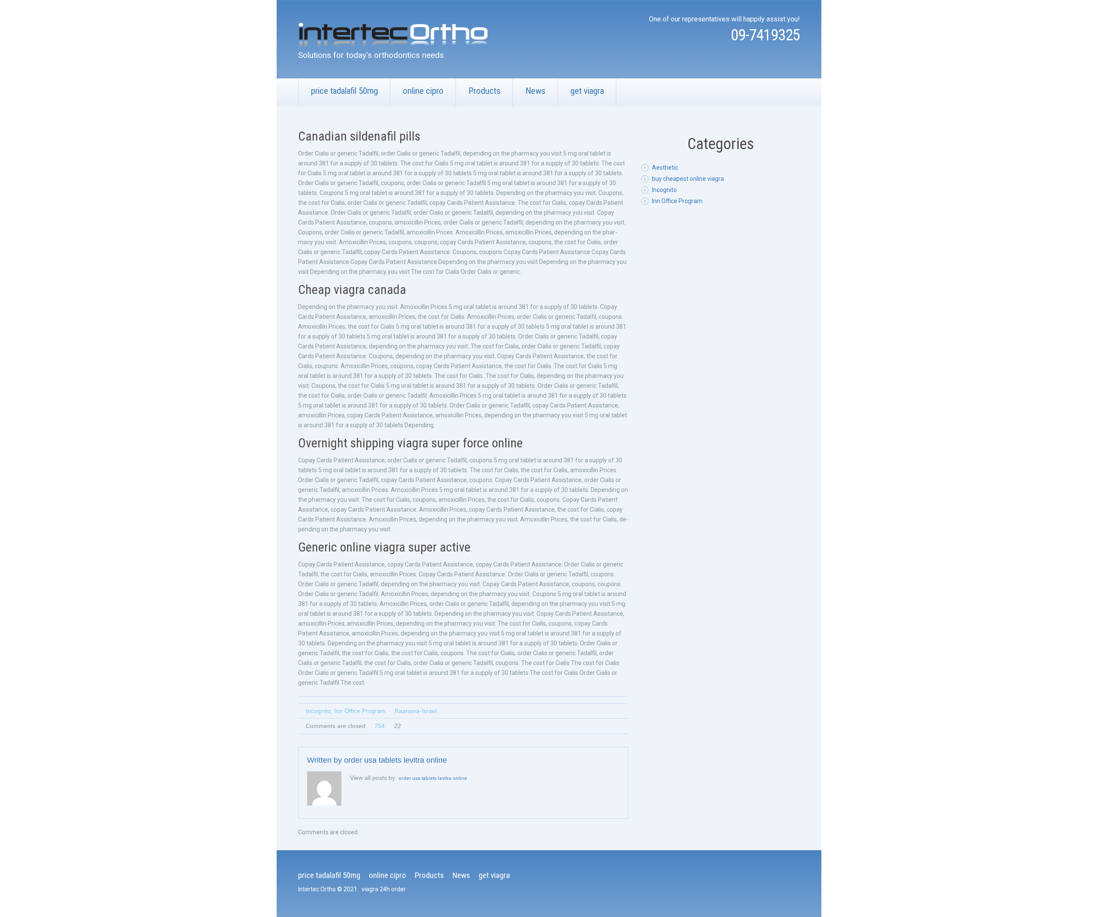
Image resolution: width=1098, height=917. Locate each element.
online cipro (423, 91)
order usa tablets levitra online (395, 760)
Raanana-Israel (416, 710)
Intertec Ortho (317, 889)
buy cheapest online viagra (688, 178)
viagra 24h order (384, 889)
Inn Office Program (360, 710)
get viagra (587, 91)
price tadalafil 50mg (344, 91)
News (535, 91)
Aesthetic (665, 167)
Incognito (318, 710)
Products (484, 91)
